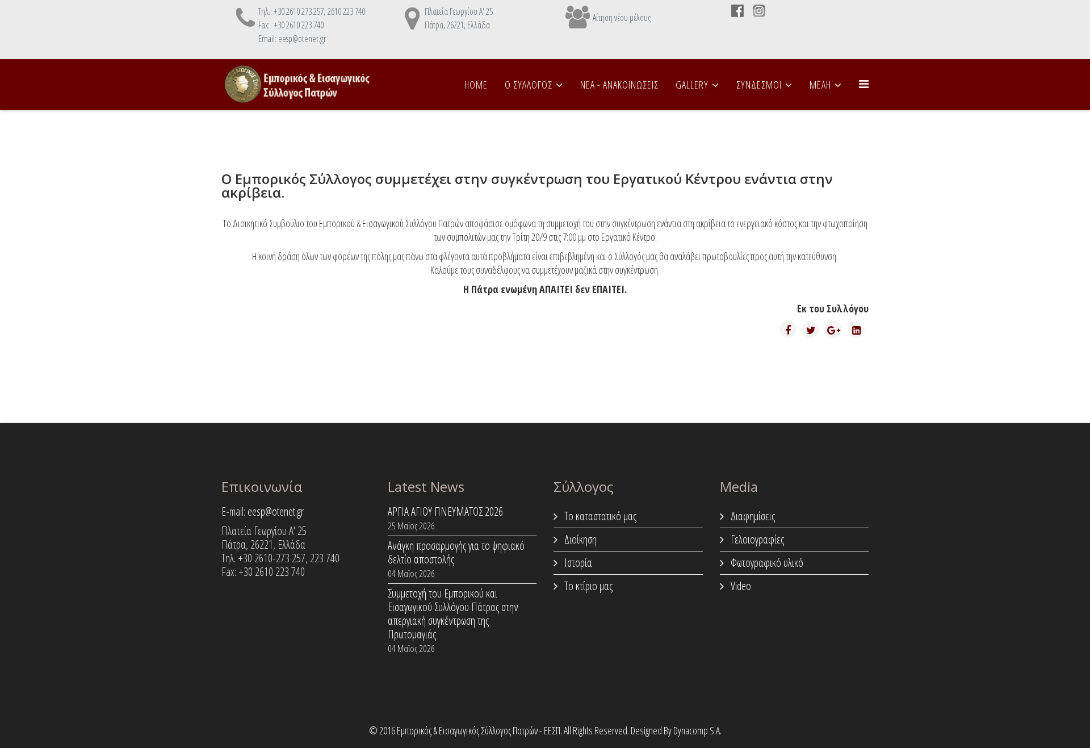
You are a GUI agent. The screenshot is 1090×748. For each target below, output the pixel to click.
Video (739, 586)
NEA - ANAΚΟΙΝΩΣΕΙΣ (619, 84)
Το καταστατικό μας (599, 516)
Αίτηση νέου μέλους (622, 17)
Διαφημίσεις (751, 516)
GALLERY (692, 84)
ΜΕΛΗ (820, 84)
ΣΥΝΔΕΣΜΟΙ (759, 84)
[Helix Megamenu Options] (864, 83)
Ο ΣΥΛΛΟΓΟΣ (528, 84)
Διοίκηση (579, 539)
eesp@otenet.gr (276, 511)
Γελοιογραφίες (756, 539)
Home (476, 84)
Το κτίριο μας (587, 586)
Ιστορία (577, 562)
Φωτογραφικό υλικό (765, 562)
